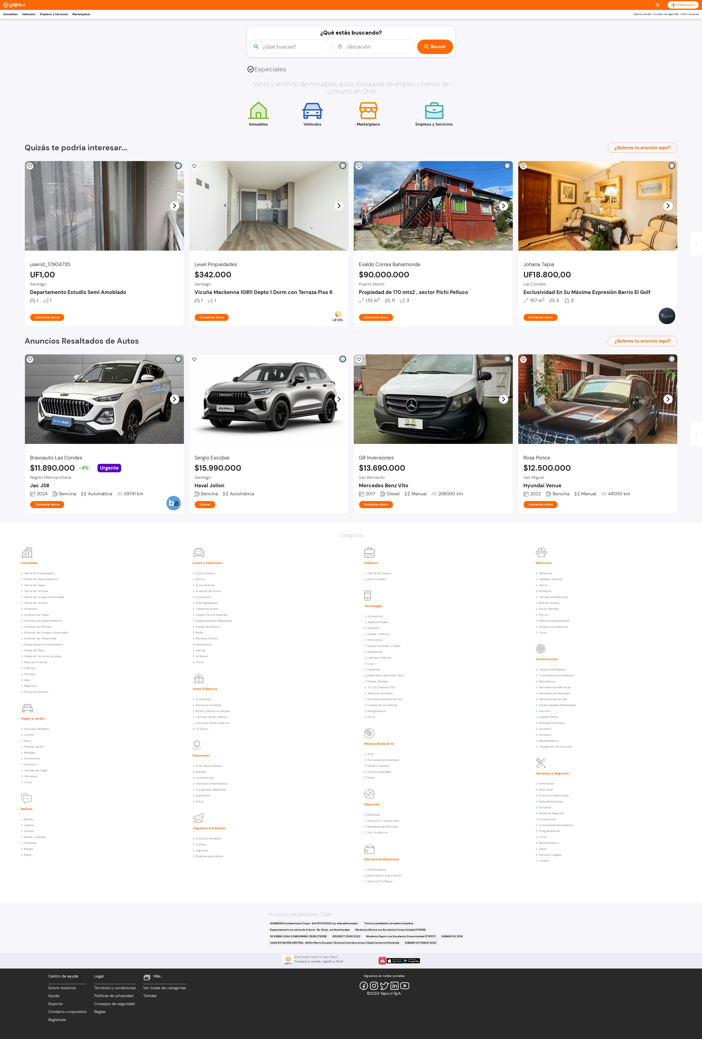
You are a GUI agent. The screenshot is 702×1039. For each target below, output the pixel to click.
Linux (370, 664)
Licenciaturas (205, 778)
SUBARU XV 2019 (452, 936)
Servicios (545, 729)
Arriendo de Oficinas (38, 627)
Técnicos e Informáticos (212, 783)
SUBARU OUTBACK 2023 (420, 942)
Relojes (28, 849)
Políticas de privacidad (113, 995)
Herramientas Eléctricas (555, 687)
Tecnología (373, 606)
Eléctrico (545, 711)
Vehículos (28, 14)
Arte (370, 754)
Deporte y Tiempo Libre (383, 821)
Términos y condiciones (115, 987)
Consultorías (547, 819)
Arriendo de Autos (208, 591)
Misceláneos (547, 681)
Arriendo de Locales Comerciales (46, 632)
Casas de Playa (34, 650)
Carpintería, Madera (552, 669)
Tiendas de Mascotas (553, 597)
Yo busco (202, 729)
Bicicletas (373, 815)
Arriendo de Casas (36, 615)
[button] (174, 205)
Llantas (200, 650)
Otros (28, 782)
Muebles (29, 753)
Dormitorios (32, 758)
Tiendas (150, 995)
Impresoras (374, 652)
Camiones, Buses (207, 609)
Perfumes (30, 843)
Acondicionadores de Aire (384, 699)
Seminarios (203, 795)
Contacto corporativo (67, 1011)
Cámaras (373, 628)
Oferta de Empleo (379, 573)
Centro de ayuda (689, 14)
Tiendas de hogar (36, 770)
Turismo (544, 861)
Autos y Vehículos (207, 563)
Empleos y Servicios (54, 14)
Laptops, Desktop (379, 658)
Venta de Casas (34, 585)
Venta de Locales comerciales (44, 597)
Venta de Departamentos (41, 579)
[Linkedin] (394, 986)
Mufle (199, 632)
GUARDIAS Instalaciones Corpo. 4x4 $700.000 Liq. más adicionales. (314, 923)
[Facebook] (364, 986)
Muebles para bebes (209, 856)
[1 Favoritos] (359, 359)
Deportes (371, 804)
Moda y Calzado (35, 837)
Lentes (28, 831)
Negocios (30, 686)
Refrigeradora (376, 711)
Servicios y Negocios (552, 773)
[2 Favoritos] (359, 166)
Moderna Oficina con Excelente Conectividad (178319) (390, 929)
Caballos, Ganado (551, 579)
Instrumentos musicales (383, 760)
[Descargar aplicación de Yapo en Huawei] (382, 960)
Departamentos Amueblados (43, 644)
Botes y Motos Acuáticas (213, 711)
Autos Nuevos (205, 585)
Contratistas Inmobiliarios (556, 675)
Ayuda (53, 995)
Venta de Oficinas (36, 591)
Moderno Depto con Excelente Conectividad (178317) (401, 936)
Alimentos (545, 573)
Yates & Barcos (205, 689)
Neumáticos (204, 644)
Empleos (371, 563)
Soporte (55, 1003)
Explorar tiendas (642, 14)
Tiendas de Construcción (556, 746)
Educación (201, 755)
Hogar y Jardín (33, 718)
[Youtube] (405, 986)
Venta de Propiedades (39, 573)
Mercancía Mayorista (381, 859)
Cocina (28, 735)
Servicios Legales (550, 855)
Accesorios (203, 597)
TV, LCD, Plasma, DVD (381, 687)
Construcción (547, 659)
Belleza (27, 809)
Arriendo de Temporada (40, 638)
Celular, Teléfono (378, 634)
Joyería (29, 825)
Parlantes (373, 669)
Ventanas (30, 776)
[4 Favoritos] (30, 166)
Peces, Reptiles (549, 609)
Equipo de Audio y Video (384, 646)
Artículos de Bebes (36, 729)
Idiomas (201, 772)
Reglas (99, 1011)
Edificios (29, 668)
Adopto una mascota (553, 627)
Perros (543, 615)
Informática (375, 640)
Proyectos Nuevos (36, 692)
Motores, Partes (206, 638)
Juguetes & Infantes (209, 828)
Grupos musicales (379, 772)
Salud (542, 849)
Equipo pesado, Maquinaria (214, 621)
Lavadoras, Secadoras (382, 705)
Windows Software (380, 693)
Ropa (27, 855)
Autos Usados (205, 573)
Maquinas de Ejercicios (382, 826)
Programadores (549, 831)
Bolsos (28, 819)
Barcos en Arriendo (209, 705)
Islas (27, 680)
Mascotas (544, 563)
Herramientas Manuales (554, 693)
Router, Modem (377, 681)
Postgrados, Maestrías (211, 790)
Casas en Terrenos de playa (42, 656)
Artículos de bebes (208, 838)
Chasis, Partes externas (211, 615)
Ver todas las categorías (164, 987)
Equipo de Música (207, 627)
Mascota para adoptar (554, 621)
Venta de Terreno (36, 603)
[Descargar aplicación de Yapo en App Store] (395, 960)
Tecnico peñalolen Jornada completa (388, 923)
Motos (200, 579)
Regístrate (57, 1019)
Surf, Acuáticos (377, 832)
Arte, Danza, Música (209, 766)
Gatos (543, 585)
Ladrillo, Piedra (548, 717)
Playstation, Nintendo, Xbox (385, 675)
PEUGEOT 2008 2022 (346, 936)
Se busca (30, 764)
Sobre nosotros (62, 987)
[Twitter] (384, 986)
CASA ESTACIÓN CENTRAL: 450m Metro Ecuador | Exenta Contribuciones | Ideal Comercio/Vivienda (334, 942)
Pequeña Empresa (551, 801)
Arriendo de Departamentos (43, 621)
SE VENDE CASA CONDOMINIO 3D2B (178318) (298, 936)
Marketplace (81, 14)
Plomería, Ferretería (552, 723)
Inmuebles (10, 14)
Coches (201, 844)
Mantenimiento (549, 741)
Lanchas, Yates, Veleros (211, 717)
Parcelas (29, 674)
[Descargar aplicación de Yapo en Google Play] (411, 960)
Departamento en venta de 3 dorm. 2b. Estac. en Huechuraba (310, 929)
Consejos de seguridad (666, 14)
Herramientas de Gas (553, 699)
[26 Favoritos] (194, 166)
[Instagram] (374, 986)
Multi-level (546, 790)
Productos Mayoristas (554, 795)
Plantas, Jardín (34, 746)
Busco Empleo (376, 579)
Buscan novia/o (549, 603)
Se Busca (202, 656)
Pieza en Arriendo (36, 662)
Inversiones (546, 783)
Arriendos (30, 609)
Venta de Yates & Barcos (212, 723)
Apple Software (377, 622)
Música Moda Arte (379, 744)
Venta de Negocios (551, 813)
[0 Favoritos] (523, 166)
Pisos (27, 741)
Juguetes (202, 850)
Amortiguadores (207, 603)
